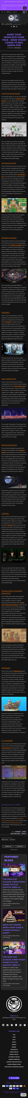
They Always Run (19, 386)
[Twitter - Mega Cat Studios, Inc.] (11, 27)
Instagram (12, 820)
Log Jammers (5, 748)
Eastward (17, 671)
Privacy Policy (14, 1054)
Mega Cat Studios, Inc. (11, 1091)
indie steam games (15, 833)
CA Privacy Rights (14, 1057)
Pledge (14, 1044)
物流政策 (21, 1092)
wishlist (23, 833)
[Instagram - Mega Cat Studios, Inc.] (17, 27)
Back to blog (14, 849)
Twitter (3, 820)
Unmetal (10, 525)
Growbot (8, 322)
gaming (24, 831)
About (14, 1042)
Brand (14, 1047)
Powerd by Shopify (21, 1091)
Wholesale (14, 1049)
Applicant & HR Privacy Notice (14, 1066)
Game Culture (9, 23)
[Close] (26, 5)
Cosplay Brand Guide (14, 1064)
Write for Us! (14, 1052)
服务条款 (16, 1092)
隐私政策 (11, 1092)
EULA (14, 1039)
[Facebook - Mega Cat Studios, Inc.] (14, 27)
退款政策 (7, 1092)
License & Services (14, 1059)
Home (2, 23)
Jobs (14, 1037)
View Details (6, 905)
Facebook (20, 818)
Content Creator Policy (14, 1062)
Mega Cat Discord (15, 822)
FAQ (14, 1034)
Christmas (18, 831)
